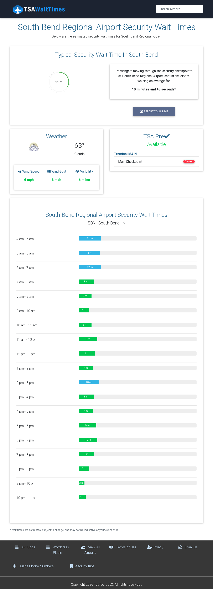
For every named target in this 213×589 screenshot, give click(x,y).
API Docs (28, 547)
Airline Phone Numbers (36, 566)
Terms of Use (125, 547)
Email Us (191, 547)
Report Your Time (155, 111)
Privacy (157, 547)
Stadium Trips (83, 566)
